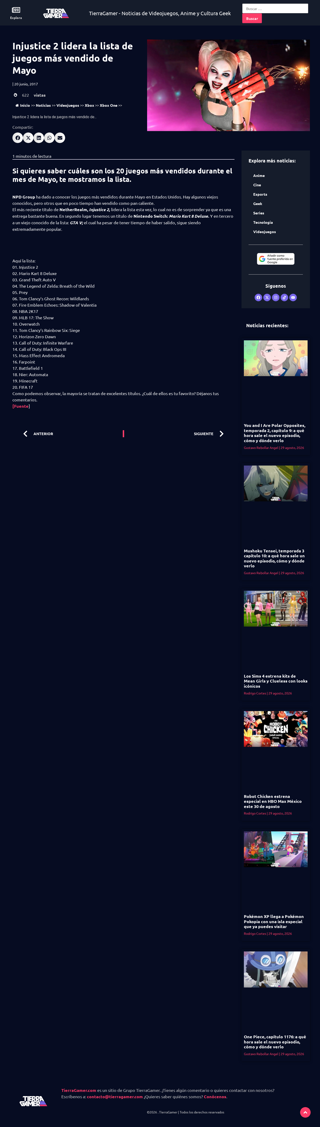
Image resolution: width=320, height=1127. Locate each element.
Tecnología (263, 222)
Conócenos (215, 1096)
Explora (16, 17)
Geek (257, 203)
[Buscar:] (275, 8)
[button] (17, 137)
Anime (259, 175)
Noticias (43, 105)
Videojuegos (67, 105)
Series (258, 212)
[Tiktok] (284, 297)
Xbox (89, 105)
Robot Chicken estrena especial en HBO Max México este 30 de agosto (273, 801)
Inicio (25, 105)
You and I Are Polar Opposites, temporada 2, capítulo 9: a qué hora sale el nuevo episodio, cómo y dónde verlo (274, 432)
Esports (260, 194)
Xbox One (108, 105)
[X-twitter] (267, 297)
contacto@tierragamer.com (115, 1096)
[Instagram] (275, 297)
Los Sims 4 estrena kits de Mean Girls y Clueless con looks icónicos (276, 681)
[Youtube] (293, 297)
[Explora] (16, 10)
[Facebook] (258, 297)
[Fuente (20, 406)
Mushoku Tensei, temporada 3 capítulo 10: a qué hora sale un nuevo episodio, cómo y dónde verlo (274, 558)
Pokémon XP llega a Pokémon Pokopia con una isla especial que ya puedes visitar (274, 921)
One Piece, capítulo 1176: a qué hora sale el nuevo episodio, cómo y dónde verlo (275, 1041)
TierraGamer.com (78, 1090)
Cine (257, 184)
